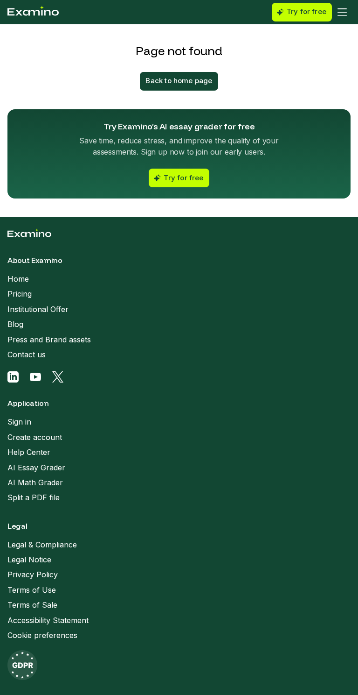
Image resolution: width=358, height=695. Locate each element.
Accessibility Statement (48, 620)
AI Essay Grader (36, 467)
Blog (15, 324)
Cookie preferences (42, 635)
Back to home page (178, 81)
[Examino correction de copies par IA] (33, 12)
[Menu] (342, 12)
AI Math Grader (35, 482)
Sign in (19, 421)
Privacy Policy (32, 574)
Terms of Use (31, 590)
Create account (34, 437)
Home (18, 279)
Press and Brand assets (49, 339)
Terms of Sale (32, 605)
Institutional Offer (38, 309)
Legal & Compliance (42, 544)
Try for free (306, 11)
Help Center (28, 452)
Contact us (26, 354)
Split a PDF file (33, 497)
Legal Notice (29, 559)
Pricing (19, 293)
